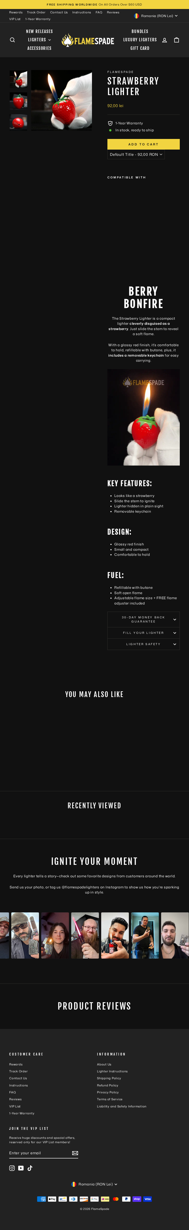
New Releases (39, 31)
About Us (104, 1064)
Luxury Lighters (140, 39)
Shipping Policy (109, 1078)
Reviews (113, 12)
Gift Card (140, 48)
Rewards (15, 12)
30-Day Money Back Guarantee (143, 619)
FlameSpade (120, 72)
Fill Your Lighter (143, 633)
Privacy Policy (108, 1092)
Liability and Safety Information (122, 1106)
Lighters (37, 39)
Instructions (81, 12)
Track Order (36, 12)
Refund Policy (107, 1085)
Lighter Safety (143, 644)
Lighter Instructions (112, 1071)
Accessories (39, 48)
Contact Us (59, 12)
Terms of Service (110, 1099)
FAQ (99, 12)
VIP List (15, 19)
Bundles (140, 31)
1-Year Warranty (37, 19)
